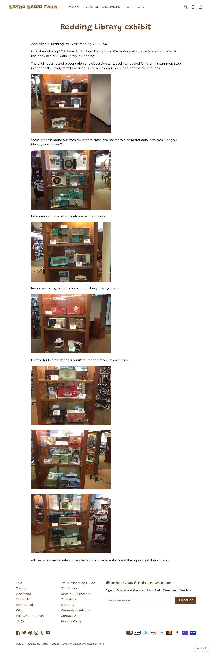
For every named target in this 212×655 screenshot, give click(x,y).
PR (18, 610)
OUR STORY (135, 7)
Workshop (23, 594)
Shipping (67, 605)
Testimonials (25, 605)
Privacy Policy (71, 621)
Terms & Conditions (30, 616)
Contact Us (69, 616)
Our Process (70, 588)
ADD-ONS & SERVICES (103, 7)
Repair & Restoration (76, 594)
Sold (19, 583)
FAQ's (20, 621)
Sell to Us (22, 599)
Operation (68, 599)
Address (37, 44)
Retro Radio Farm (37, 643)
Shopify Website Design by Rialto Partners (78, 643)
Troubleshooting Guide (78, 583)
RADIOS (74, 7)
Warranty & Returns (75, 610)
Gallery (21, 588)
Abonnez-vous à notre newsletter (138, 583)
